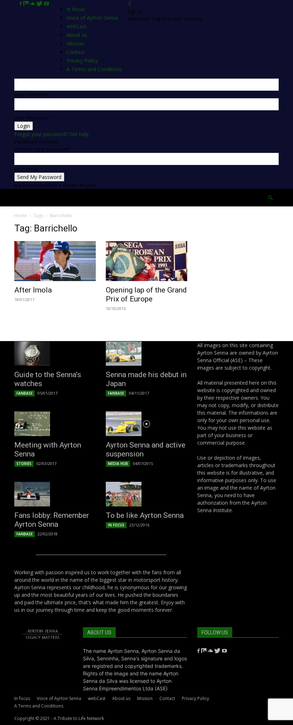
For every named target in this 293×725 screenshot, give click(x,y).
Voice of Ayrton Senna (92, 17)
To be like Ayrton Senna (145, 515)
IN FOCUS (116, 525)
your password (31, 117)
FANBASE (24, 393)
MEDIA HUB (118, 463)
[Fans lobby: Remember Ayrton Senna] (55, 494)
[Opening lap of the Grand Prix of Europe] (146, 261)
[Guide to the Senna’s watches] (55, 353)
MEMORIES (223, 197)
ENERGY (168, 197)
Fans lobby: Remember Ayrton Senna (51, 520)
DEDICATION (140, 197)
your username (31, 94)
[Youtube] (46, 3)
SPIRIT (114, 197)
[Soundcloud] (33, 3)
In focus (75, 9)
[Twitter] (40, 3)
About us (121, 698)
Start (43, 197)
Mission (145, 698)
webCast (96, 698)
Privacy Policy (195, 698)
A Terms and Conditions (38, 706)
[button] (270, 198)
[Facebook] (21, 3)
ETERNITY (67, 197)
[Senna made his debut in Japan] (146, 353)
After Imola (33, 290)
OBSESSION (193, 197)
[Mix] (26, 3)
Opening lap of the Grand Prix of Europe (146, 294)
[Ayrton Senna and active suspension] (146, 423)
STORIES (23, 463)
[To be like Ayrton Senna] (146, 494)
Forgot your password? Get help (51, 134)
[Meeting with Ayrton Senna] (55, 423)
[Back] (129, 3)
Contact (167, 698)
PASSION (92, 197)
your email (26, 168)
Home (24, 197)
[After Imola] (55, 261)
